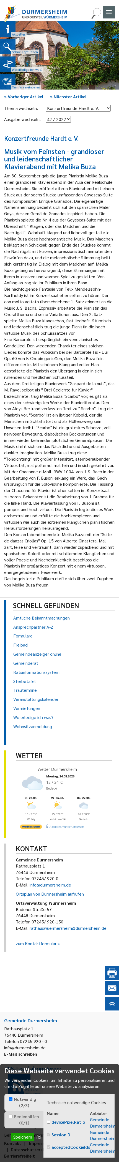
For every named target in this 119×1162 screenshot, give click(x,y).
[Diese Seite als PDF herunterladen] (112, 978)
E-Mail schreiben (20, 1054)
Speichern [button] (22, 1137)
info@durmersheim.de (50, 885)
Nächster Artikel (68, 96)
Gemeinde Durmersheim (102, 1123)
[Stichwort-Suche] (96, 17)
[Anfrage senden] (112, 993)
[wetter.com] (31, 828)
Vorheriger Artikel (23, 96)
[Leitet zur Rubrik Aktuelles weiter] (7, 29)
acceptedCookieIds (70, 1147)
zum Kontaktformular (36, 943)
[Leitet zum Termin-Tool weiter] (7, 82)
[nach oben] (112, 1009)
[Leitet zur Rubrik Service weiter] (7, 64)
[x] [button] (39, 1137)
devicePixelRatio (68, 1122)
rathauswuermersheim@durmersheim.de (68, 928)
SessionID (60, 1134)
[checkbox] (10, 1099)
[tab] (23, 1102)
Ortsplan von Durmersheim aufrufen (50, 894)
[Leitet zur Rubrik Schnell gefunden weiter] (7, 46)
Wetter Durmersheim (57, 769)
